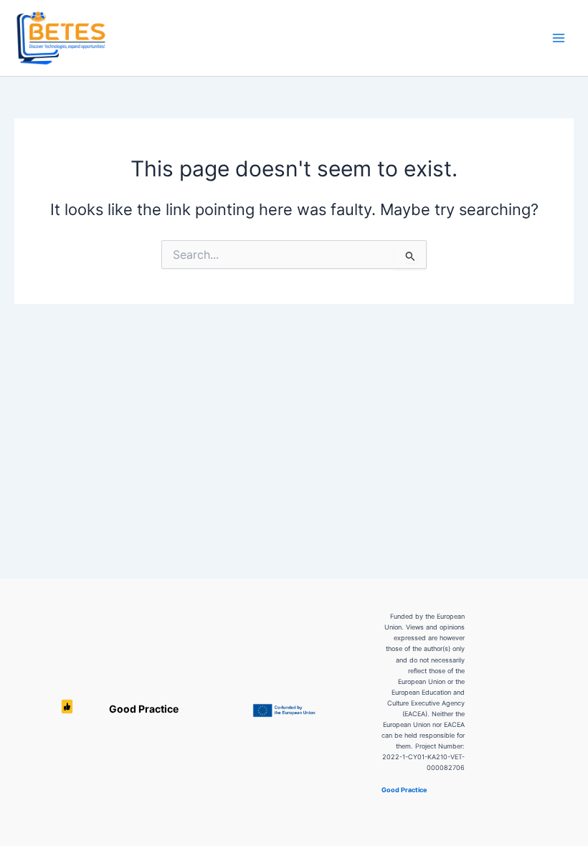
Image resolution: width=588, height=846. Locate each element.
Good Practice (67, 709)
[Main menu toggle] (559, 38)
